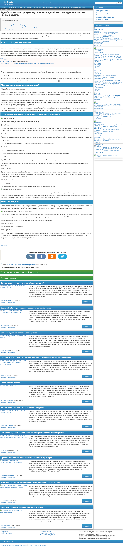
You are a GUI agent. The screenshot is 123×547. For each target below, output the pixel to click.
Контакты (62, 3)
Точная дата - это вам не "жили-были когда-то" (22, 283)
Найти (119, 3)
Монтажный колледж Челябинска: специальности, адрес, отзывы (31, 482)
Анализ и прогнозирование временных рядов (22, 507)
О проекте (54, 3)
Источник (4, 245)
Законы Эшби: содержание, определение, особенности (26, 308)
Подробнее (87, 302)
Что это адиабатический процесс (16, 25)
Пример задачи (10, 29)
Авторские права (102, 19)
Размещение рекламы (47, 533)
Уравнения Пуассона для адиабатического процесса (22, 27)
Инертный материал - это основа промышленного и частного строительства (36, 358)
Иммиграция (100, 15)
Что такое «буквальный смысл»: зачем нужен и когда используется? (32, 432)
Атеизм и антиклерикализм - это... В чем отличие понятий (33, 63)
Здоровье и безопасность (8, 302)
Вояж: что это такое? (10, 383)
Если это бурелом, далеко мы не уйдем (19, 333)
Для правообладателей (47, 534)
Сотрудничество (45, 531)
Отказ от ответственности (37, 545)
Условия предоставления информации (14, 545)
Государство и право (103, 11)
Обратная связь (6, 533)
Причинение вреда (102, 13)
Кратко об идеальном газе (13, 23)
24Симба (8, 2)
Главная (46, 3)
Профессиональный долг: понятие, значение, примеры (26, 457)
